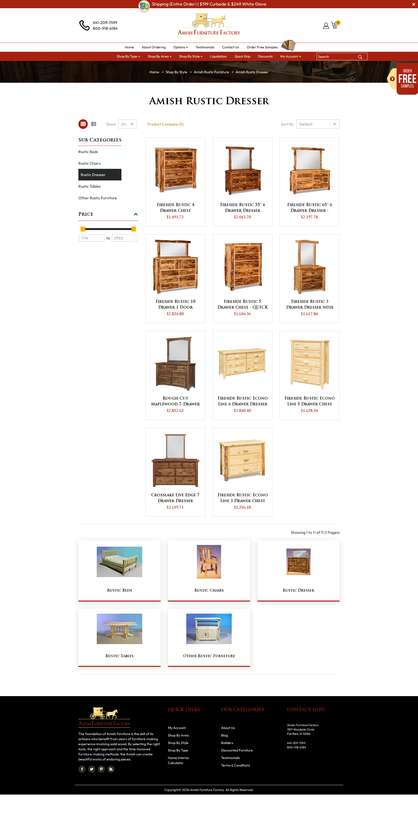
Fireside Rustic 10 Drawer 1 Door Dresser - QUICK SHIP (175, 305)
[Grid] (83, 124)
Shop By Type (178, 750)
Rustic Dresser (93, 174)
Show (111, 124)
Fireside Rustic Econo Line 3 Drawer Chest (242, 498)
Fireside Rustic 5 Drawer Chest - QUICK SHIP (242, 305)
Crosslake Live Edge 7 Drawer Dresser (175, 498)
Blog (224, 735)
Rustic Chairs (89, 163)
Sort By (287, 124)
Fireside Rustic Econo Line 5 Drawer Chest (309, 401)
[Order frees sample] (402, 79)
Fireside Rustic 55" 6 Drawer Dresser (242, 208)
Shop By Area (178, 735)
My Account (177, 728)
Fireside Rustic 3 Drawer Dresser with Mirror (309, 305)
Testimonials (230, 758)
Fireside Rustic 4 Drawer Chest (175, 208)
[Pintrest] (101, 769)
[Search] (360, 56)
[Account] (326, 25)
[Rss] (111, 769)
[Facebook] (82, 769)
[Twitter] (91, 769)
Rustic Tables (89, 186)
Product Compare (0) (166, 124)
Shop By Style (176, 72)
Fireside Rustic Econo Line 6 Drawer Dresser (242, 401)
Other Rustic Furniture (97, 197)
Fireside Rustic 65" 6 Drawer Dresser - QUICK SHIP (309, 208)
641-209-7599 (105, 22)
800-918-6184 (105, 28)
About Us (228, 728)
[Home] (154, 72)
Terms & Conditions (235, 765)
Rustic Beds (88, 151)
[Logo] (209, 25)
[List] (93, 124)
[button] (181, 47)
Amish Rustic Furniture (211, 72)
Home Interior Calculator (178, 760)
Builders (227, 743)
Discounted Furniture (237, 750)
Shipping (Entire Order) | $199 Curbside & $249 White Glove (209, 4)
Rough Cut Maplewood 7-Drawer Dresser (175, 402)
